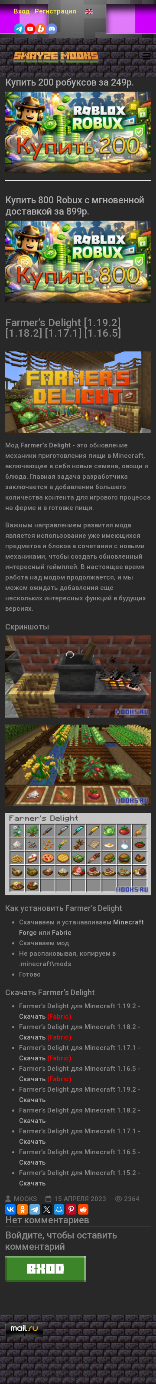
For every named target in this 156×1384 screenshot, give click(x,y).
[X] (47, 1209)
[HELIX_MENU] (147, 57)
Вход (21, 11)
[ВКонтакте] (10, 1209)
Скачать (32, 1016)
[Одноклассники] (22, 1209)
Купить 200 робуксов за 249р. (69, 82)
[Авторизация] (78, 1269)
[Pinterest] (71, 1209)
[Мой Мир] (59, 1209)
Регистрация (55, 11)
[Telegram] (34, 1209)
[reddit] (83, 1209)
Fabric (62, 933)
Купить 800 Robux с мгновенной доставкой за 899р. (74, 206)
